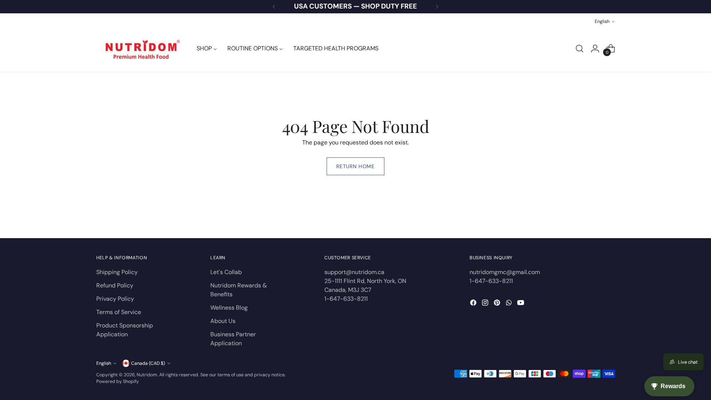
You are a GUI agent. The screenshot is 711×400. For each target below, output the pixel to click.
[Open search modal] (579, 48)
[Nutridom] (140, 48)
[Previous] (274, 6)
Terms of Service (118, 312)
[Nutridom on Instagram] (485, 304)
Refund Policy (114, 285)
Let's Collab (226, 272)
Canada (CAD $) (148, 363)
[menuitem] (207, 48)
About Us (223, 321)
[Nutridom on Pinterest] (497, 304)
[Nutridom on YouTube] (521, 304)
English (602, 21)
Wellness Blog (229, 307)
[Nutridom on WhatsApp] (509, 304)
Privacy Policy (115, 299)
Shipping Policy (117, 272)
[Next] (437, 6)
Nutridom (147, 375)
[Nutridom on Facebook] (474, 304)
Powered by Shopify (117, 381)
